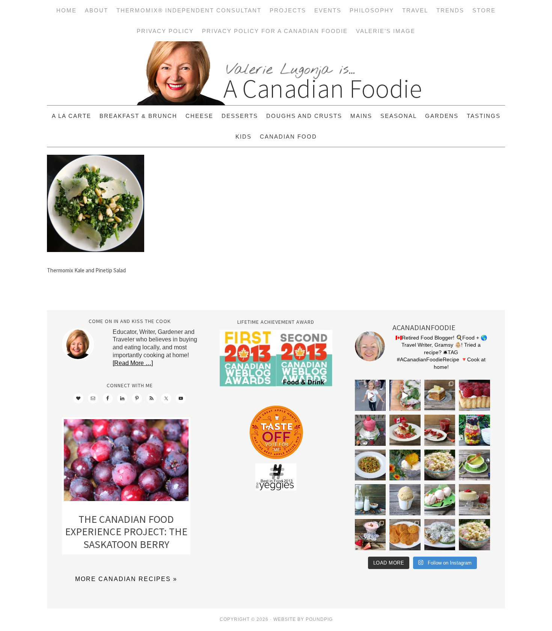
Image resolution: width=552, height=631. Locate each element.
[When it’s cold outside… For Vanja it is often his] (370, 465)
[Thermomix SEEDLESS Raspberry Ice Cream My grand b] (370, 430)
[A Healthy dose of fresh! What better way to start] (370, 499)
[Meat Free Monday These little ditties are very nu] (405, 534)
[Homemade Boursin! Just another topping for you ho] (439, 534)
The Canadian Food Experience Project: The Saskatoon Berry (126, 531)
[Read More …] (133, 363)
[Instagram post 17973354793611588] (405, 395)
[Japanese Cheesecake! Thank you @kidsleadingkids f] (474, 499)
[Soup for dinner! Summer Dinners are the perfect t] (474, 465)
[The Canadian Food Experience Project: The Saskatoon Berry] (126, 462)
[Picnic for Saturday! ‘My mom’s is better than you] (439, 465)
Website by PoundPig (303, 619)
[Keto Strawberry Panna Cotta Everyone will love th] (370, 534)
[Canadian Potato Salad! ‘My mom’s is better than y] (474, 534)
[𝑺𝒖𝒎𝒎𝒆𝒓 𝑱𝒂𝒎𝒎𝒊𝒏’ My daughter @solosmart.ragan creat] (439, 430)
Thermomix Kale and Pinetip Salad (86, 270)
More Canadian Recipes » (126, 579)
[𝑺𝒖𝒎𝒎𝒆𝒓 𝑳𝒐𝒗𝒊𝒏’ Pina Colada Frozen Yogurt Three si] (405, 465)
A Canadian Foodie (276, 73)
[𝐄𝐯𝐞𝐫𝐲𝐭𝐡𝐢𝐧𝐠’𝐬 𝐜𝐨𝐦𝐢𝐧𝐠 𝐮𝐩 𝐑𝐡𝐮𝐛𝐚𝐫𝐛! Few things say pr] (439, 499)
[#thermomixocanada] (405, 430)
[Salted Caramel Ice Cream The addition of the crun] (405, 499)
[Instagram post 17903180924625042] (370, 395)
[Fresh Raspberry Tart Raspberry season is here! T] (474, 395)
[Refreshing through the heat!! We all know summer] (474, 430)
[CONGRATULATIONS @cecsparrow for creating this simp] (439, 395)
